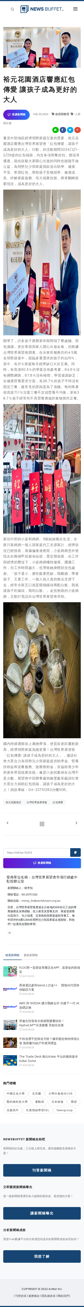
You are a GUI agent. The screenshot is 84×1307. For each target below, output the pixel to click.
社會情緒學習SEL (37, 1110)
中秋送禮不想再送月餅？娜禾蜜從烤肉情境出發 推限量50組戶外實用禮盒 (49, 1041)
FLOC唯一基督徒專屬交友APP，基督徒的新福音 (49, 969)
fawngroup (65, 1110)
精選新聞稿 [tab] (12, 955)
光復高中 (13, 1110)
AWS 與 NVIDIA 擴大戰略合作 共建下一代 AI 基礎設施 (49, 1005)
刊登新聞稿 (42, 1170)
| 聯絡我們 (62, 1296)
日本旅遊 (57, 1102)
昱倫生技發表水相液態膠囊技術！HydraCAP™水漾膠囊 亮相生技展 (41, 1023)
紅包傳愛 (58, 802)
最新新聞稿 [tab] (31, 955)
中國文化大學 (16, 1093)
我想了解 (42, 1256)
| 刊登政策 (20, 1296)
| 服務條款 (33, 1296)
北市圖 (36, 1093)
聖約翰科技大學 (17, 1102)
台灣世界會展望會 (36, 802)
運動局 (39, 1102)
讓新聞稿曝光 (42, 1213)
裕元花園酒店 (13, 802)
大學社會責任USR (60, 1093)
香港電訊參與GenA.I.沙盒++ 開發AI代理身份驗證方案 (49, 987)
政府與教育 (62, 114)
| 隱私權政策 (48, 1296)
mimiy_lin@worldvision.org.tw (41, 901)
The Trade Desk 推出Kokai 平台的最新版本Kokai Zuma (48, 1058)
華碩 (74, 1102)
